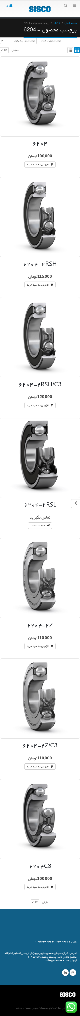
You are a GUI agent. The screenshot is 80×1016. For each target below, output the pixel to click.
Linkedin (65, 972)
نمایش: (14, 50)
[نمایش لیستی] (70, 50)
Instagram (73, 972)
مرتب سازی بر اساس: (50, 41)
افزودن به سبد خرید (38, 164)
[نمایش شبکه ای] (77, 50)
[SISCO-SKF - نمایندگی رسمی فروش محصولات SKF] (40, 9)
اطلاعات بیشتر (38, 525)
